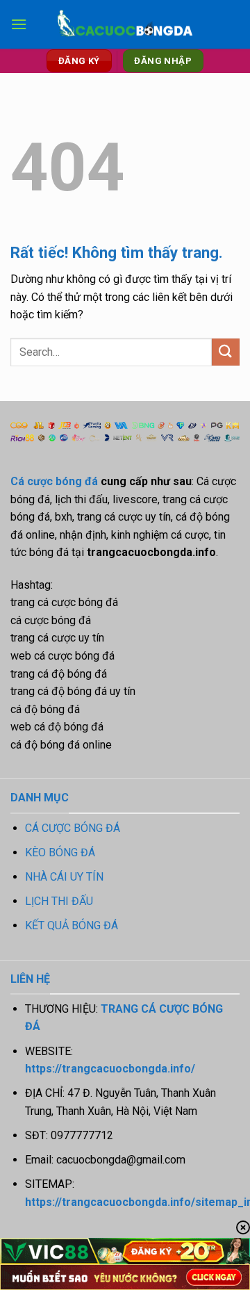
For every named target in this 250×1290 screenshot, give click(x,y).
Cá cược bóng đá (54, 481)
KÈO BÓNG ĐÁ (60, 852)
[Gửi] (226, 352)
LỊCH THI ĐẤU (59, 901)
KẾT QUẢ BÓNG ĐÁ (71, 925)
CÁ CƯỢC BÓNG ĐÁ (72, 828)
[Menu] (18, 24)
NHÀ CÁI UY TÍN (64, 876)
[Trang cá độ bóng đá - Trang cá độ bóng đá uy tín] (125, 25)
